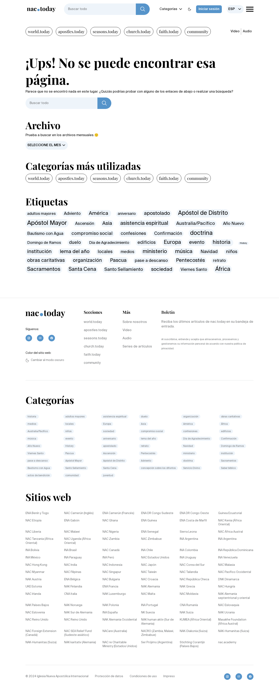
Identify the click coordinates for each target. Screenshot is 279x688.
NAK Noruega (73, 605)
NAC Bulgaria (111, 579)
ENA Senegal (149, 531)
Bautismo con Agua (45, 234)
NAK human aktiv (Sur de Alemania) (157, 621)
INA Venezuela (228, 557)
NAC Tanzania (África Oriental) (39, 541)
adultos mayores (41, 214)
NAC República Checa (194, 579)
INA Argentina (189, 539)
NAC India (70, 565)
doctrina (201, 233)
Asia (107, 223)
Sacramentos (43, 269)
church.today (138, 31)
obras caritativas (46, 260)
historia (222, 242)
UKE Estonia (34, 586)
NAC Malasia (226, 565)
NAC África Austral (230, 531)
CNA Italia (70, 594)
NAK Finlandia (73, 586)
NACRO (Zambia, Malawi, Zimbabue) (157, 633)
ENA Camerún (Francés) (118, 513)
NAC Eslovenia (35, 612)
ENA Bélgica (72, 579)
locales (105, 252)
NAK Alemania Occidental (120, 619)
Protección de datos (109, 676)
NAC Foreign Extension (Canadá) (41, 633)
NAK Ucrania (226, 612)
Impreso (169, 676)
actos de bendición (39, 475)
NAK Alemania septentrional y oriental (234, 596)
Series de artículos (137, 346)
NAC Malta (148, 594)
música (183, 251)
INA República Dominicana (235, 550)
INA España (110, 612)
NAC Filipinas (72, 572)
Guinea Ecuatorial (230, 513)
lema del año (74, 251)
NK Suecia (148, 612)
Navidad (209, 252)
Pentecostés (190, 260)
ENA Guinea (149, 520)
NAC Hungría (226, 586)
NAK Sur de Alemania (78, 612)
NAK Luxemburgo (114, 594)
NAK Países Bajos (37, 605)
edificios (146, 242)
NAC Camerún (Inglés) (79, 513)
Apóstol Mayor (47, 223)
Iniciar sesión (209, 9)
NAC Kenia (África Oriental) (230, 522)
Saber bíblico (228, 468)
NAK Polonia (111, 605)
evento (196, 242)
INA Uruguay (188, 557)
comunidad (72, 475)
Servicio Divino (191, 468)
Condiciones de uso (143, 676)
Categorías (168, 9)
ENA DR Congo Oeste (194, 513)
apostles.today (71, 31)
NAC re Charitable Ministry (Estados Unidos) (120, 644)
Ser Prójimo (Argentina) (156, 642)
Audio (247, 31)
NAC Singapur (112, 572)
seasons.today (105, 31)
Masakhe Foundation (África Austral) (232, 621)
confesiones (133, 234)
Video (235, 31)
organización (87, 260)
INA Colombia (189, 550)
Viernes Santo (194, 270)
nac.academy (227, 642)
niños (231, 252)
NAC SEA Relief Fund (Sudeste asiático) (78, 633)
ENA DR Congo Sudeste (157, 513)
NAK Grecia (187, 586)
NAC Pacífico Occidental (234, 572)
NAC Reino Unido (37, 619)
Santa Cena (82, 269)
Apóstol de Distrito (203, 213)
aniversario (127, 214)
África (222, 269)
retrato (219, 261)
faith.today (169, 31)
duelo (75, 242)
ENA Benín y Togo (37, 513)
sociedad (161, 269)
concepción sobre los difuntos (158, 468)
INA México (33, 557)
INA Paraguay (73, 557)
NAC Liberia (33, 531)
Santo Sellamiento (123, 269)
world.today (39, 31)
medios (127, 252)
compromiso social (92, 233)
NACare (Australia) (115, 631)
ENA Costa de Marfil (193, 520)
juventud (108, 475)
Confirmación (168, 234)
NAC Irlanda (33, 594)
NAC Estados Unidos (155, 557)
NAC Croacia (149, 579)
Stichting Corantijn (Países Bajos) (192, 644)
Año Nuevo (233, 224)
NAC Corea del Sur (192, 565)
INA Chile (147, 550)
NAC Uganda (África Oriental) (77, 541)
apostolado (157, 213)
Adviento (72, 214)
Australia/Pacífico (195, 223)
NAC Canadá (111, 550)
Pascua (118, 260)
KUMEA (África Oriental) (195, 619)
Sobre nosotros (135, 322)
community (197, 31)
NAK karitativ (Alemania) (80, 642)
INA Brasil (70, 550)
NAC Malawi (72, 531)
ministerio (155, 251)
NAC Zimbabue (151, 539)
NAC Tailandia (189, 572)
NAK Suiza (186, 612)
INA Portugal (149, 605)
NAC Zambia (111, 539)
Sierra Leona (188, 531)
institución (39, 251)
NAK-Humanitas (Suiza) (233, 631)
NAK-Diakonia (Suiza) (194, 631)
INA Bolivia (32, 550)
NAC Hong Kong (36, 565)
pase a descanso (151, 261)
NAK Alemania (150, 586)
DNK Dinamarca (228, 579)
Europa (172, 242)
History (243, 243)
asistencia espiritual (144, 223)
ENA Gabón (71, 520)
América (99, 213)
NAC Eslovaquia (228, 605)
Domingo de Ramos (44, 243)
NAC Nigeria (111, 531)
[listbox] (235, 9)
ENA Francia (110, 586)
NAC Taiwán (149, 572)
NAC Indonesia (112, 565)
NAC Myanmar (35, 572)
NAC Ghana (110, 520)
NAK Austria (33, 579)
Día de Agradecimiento (109, 243)
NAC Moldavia (189, 594)
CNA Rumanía (189, 605)
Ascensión (84, 224)
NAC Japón (148, 565)
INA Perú (108, 557)
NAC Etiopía (33, 520)
